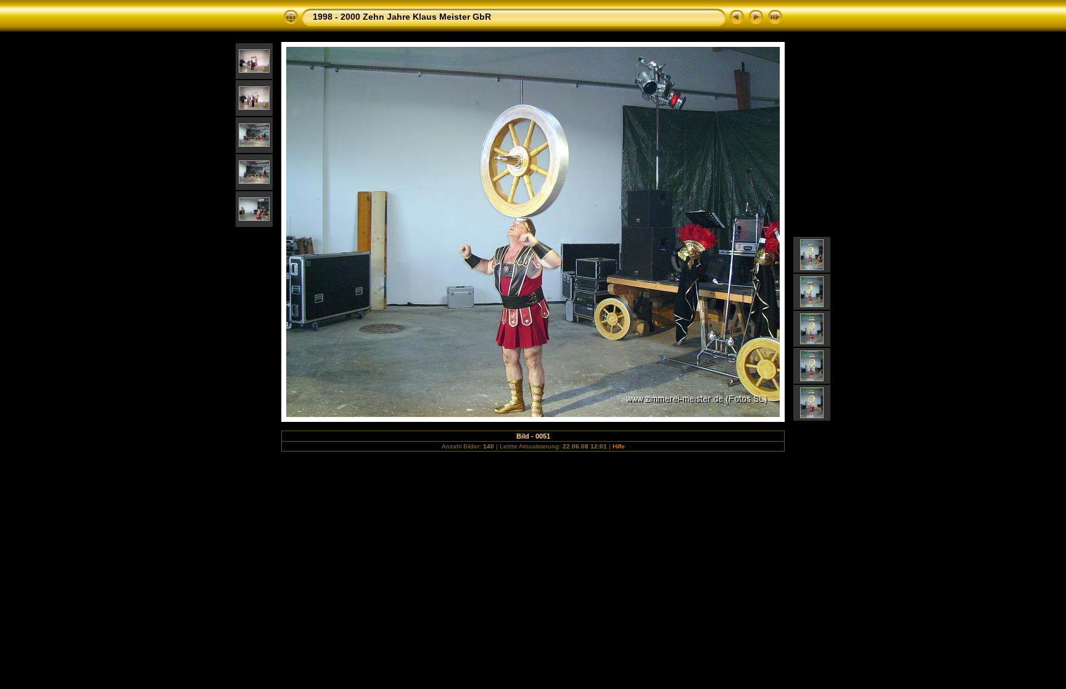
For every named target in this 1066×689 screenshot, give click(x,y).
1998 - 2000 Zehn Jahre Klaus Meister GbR (402, 17)
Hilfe (619, 446)
